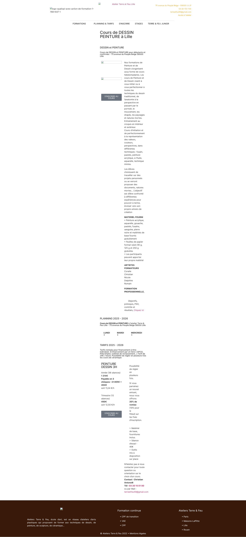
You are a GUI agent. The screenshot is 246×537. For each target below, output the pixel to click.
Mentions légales (138, 533)
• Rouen (186, 529)
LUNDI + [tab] (107, 333)
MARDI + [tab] (120, 333)
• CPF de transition (129, 516)
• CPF (123, 525)
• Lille (184, 525)
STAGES (139, 23)
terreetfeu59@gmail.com (136, 492)
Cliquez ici (139, 310)
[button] (241, 23)
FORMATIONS (79, 23)
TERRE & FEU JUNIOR (158, 23)
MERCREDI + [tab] (136, 333)
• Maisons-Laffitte (190, 521)
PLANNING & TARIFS (104, 23)
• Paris (185, 516)
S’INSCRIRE (124, 23)
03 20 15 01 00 (136, 485)
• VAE (123, 521)
